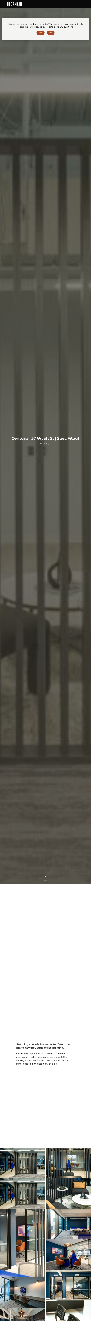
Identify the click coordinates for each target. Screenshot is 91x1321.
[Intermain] (14, 4)
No (50, 33)
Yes (40, 33)
